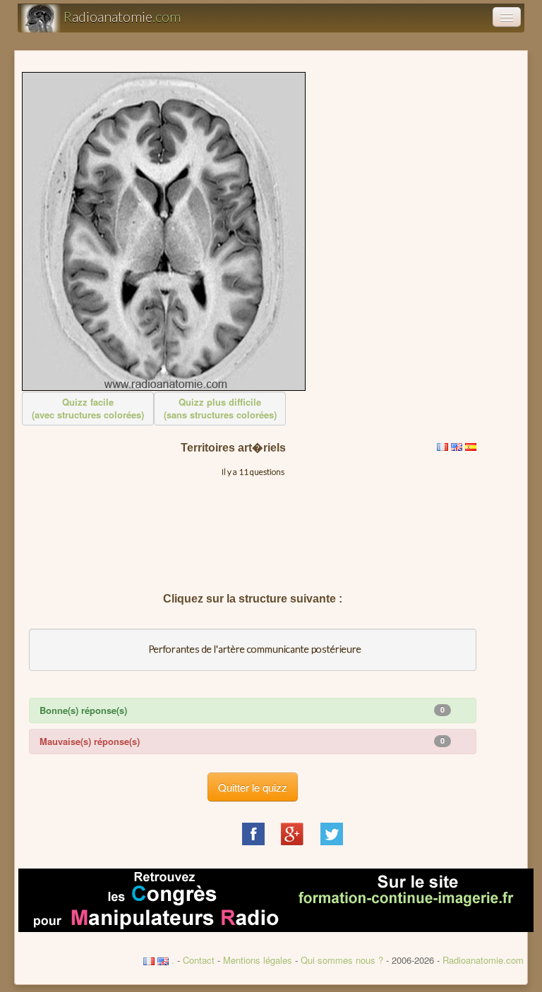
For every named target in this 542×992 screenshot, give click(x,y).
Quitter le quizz (252, 787)
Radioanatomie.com (483, 960)
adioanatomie (122, 16)
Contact (199, 960)
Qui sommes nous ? (343, 960)
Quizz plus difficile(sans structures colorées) (220, 408)
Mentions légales (257, 960)
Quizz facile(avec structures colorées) (88, 408)
